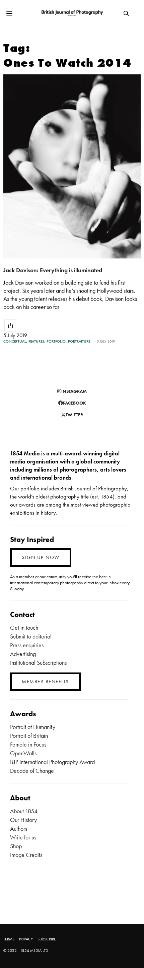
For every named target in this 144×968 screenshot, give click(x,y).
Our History (23, 820)
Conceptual (14, 341)
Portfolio (56, 341)
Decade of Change (32, 770)
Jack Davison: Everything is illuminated (52, 270)
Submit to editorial (31, 636)
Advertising (23, 654)
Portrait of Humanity (32, 727)
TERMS (8, 939)
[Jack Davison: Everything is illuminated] (72, 166)
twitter (74, 415)
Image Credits (26, 855)
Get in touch (24, 627)
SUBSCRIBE (47, 939)
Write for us (23, 837)
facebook (74, 403)
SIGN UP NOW (41, 557)
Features (36, 341)
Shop (16, 846)
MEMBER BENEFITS (45, 681)
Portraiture (79, 341)
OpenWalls (23, 753)
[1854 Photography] (72, 13)
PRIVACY (26, 939)
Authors (18, 828)
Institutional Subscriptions (38, 662)
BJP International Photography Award (52, 762)
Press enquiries (27, 645)
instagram (74, 391)
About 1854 (24, 811)
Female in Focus (28, 744)
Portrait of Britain (29, 735)
